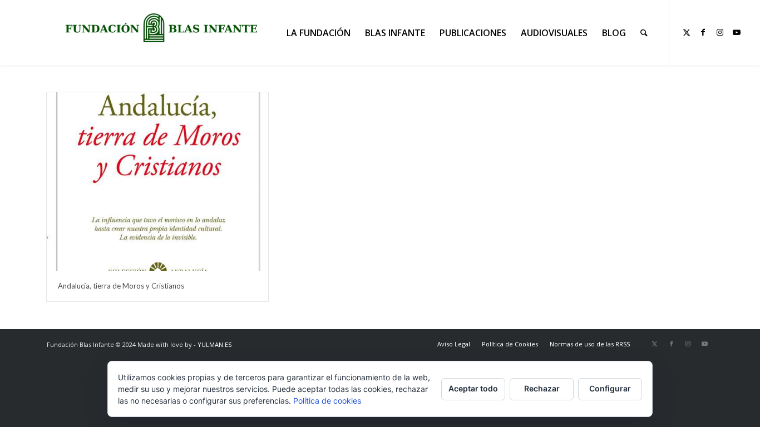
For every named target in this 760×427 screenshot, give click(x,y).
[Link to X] (686, 32)
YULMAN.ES (214, 344)
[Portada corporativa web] (161, 28)
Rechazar (542, 388)
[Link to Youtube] (736, 32)
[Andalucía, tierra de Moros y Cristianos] (157, 181)
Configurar (610, 388)
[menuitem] (318, 33)
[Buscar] (644, 33)
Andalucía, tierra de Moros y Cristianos (121, 285)
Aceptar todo (473, 388)
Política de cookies (327, 400)
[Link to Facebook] (703, 32)
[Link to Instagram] (720, 32)
